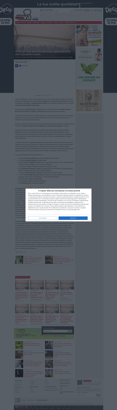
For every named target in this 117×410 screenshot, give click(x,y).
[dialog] (58, 205)
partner (40, 193)
